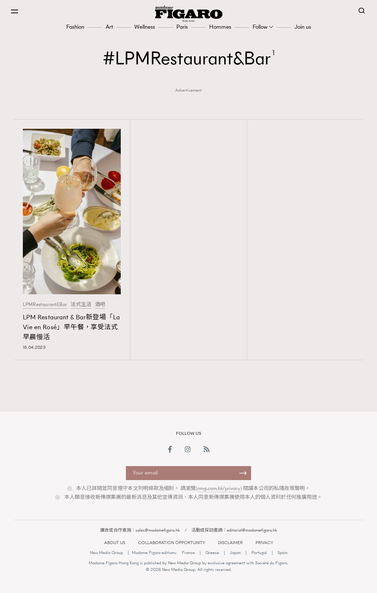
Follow (260, 27)
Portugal (259, 552)
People (283, 404)
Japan (235, 552)
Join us (303, 27)
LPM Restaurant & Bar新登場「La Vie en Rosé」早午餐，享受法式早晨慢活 (71, 327)
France (188, 552)
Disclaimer (230, 543)
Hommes (220, 27)
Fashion (75, 27)
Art (109, 27)
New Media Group (106, 552)
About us (114, 543)
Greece (212, 552)
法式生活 (81, 304)
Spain (283, 552)
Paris (182, 27)
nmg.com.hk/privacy (218, 488)
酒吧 (100, 304)
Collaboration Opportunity (171, 543)
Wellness (144, 27)
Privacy (264, 543)
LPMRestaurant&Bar (45, 304)
